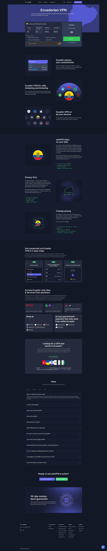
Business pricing (62, 536)
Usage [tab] (45, 389)
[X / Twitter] (23, 530)
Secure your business (63, 530)
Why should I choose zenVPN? (34, 410)
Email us (70, 528)
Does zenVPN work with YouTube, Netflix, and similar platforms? (42, 445)
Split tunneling (61, 534)
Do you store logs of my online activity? (36, 462)
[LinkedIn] (20, 530)
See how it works (60, 479)
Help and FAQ (71, 530)
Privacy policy (81, 526)
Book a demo (71, 536)
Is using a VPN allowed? (33, 404)
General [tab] (27, 389)
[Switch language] (64, 2)
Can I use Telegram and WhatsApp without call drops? (40, 451)
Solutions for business (63, 526)
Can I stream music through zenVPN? (36, 439)
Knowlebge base (72, 534)
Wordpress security (62, 532)
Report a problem (72, 526)
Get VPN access (78, 2)
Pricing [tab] (40, 389)
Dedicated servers (62, 528)
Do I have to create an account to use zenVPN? (38, 433)
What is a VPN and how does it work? (36, 394)
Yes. (42, 446)
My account (69, 2)
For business (52, 2)
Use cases (71, 532)
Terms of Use (81, 528)
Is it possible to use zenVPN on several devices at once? (41, 456)
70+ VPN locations (44, 368)
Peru (66, 369)
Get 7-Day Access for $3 (46, 479)
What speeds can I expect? (33, 422)
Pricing (39, 2)
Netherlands (61, 369)
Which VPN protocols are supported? (36, 427)
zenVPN (29, 2)
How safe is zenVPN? (32, 416)
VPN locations (51, 528)
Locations (45, 2)
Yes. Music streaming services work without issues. (37, 440)
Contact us (81, 530)
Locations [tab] (34, 389)
